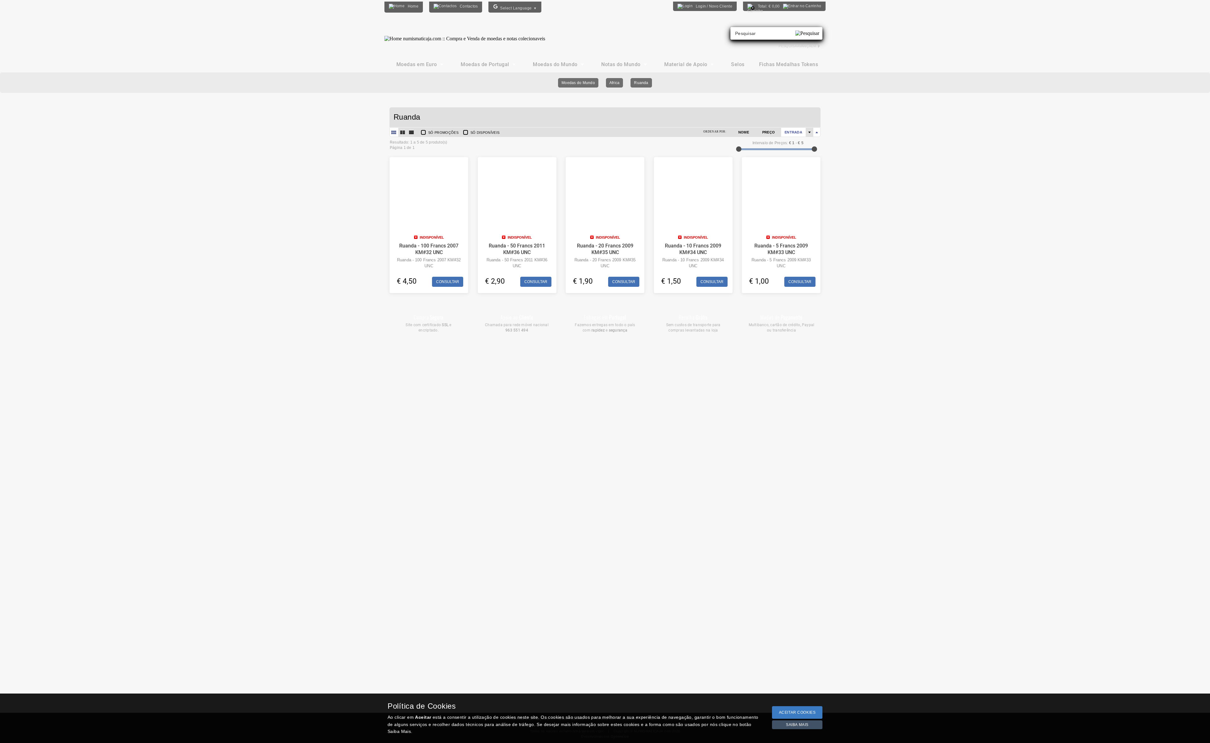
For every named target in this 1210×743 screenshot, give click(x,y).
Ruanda (641, 83)
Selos (737, 64)
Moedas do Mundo (578, 83)
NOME (743, 132)
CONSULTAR (447, 282)
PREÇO (768, 132)
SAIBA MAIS (797, 725)
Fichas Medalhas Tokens (788, 64)
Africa (614, 83)
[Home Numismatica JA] (464, 34)
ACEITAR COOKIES (797, 712)
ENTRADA (793, 132)
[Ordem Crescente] (809, 132)
